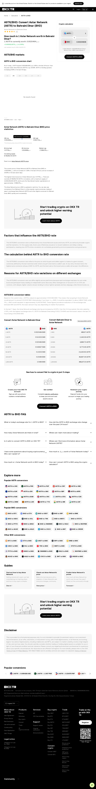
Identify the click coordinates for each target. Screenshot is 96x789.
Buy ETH (50, 719)
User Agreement (9, 715)
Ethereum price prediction (67, 748)
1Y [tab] (32, 75)
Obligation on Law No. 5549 (9, 743)
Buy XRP (50, 728)
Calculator (14, 16)
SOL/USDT (65, 725)
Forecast (69, 586)
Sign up (84, 9)
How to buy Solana (65, 770)
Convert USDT (52, 751)
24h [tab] (14, 75)
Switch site (78, 3)
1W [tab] (20, 75)
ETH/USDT (65, 719)
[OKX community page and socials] (18, 779)
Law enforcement (9, 724)
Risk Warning (23, 651)
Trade (20, 725)
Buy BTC (50, 716)
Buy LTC (50, 740)
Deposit (21, 713)
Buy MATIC (51, 722)
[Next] (90, 673)
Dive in (8, 586)
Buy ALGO (51, 734)
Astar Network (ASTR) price (20, 161)
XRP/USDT (65, 731)
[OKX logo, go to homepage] (8, 9)
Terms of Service (80, 651)
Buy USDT (51, 713)
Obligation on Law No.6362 (9, 747)
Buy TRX (50, 731)
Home (6, 16)
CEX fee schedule (38, 716)
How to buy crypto (65, 757)
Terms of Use (11, 651)
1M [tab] (26, 75)
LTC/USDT (65, 740)
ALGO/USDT (65, 734)
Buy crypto (22, 719)
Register (85, 722)
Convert (21, 722)
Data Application (9, 730)
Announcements (38, 733)
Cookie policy (8, 727)
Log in (78, 9)
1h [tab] (7, 75)
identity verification (51, 394)
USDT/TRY (65, 713)
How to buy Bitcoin (65, 761)
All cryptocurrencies (24, 728)
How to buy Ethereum (65, 766)
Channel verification (36, 729)
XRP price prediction (65, 752)
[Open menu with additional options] (93, 9)
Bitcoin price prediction (66, 743)
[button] (73, 9)
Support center (38, 725)
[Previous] (6, 673)
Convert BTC (52, 754)
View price (40, 586)
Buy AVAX (50, 737)
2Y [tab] (38, 75)
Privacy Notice (8, 718)
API (34, 713)
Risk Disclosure (8, 721)
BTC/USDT (65, 716)
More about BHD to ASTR (84, 321)
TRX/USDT (65, 728)
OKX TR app (8, 733)
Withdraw (22, 716)
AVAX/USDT (65, 737)
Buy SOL (50, 725)
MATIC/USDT (66, 722)
